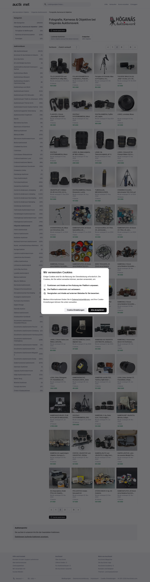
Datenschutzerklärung (81, 299)
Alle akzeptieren (97, 310)
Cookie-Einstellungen (75, 310)
